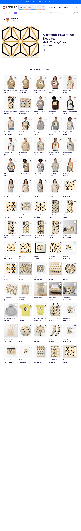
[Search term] (42, 7)
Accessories (62, 13)
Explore (5, 13)
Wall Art (36, 13)
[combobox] (32, 7)
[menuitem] (5, 13)
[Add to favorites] (44, 50)
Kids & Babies (54, 13)
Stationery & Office (73, 13)
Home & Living (44, 13)
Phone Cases (29, 13)
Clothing (12, 13)
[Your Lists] (72, 7)
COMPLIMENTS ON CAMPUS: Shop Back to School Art (40, 2)
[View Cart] (76, 7)
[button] (40, 2)
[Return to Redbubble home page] (10, 7)
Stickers (21, 13)
